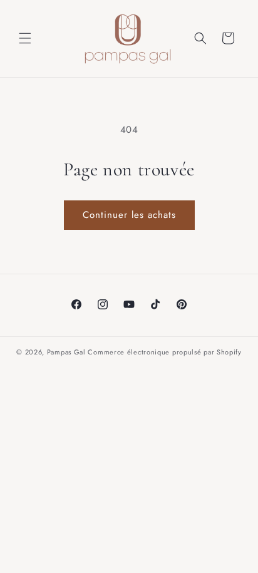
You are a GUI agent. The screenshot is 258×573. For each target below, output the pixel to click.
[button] (25, 38)
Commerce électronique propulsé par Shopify (164, 352)
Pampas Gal (66, 352)
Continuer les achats (129, 215)
